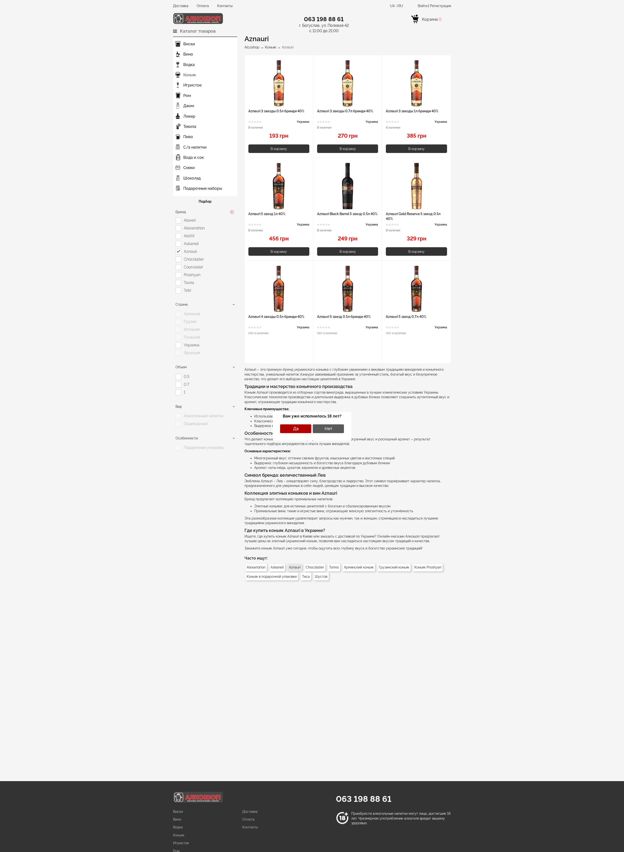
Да (296, 428)
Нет (328, 428)
